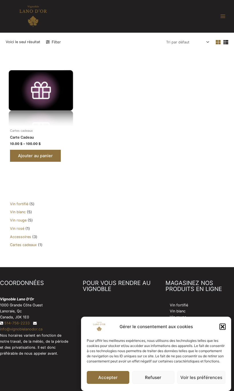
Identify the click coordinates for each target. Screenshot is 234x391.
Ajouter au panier (35, 155)
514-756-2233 (17, 323)
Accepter (108, 377)
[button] (222, 327)
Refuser (153, 377)
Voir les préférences (201, 377)
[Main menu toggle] (222, 16)
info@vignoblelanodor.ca (21, 329)
